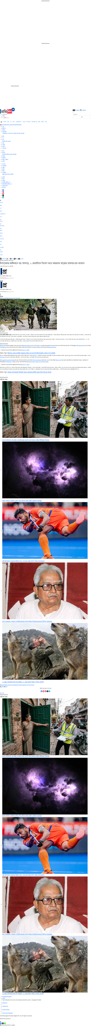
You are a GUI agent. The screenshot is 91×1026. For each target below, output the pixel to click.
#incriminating (37, 360)
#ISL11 (4, 128)
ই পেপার (3, 164)
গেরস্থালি (22, 133)
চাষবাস (3, 161)
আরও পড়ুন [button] (2, 693)
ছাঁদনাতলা (4, 187)
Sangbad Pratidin (7, 996)
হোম (3, 126)
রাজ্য (8, 121)
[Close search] (73, 112)
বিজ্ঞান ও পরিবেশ (5, 159)
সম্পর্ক (9, 133)
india (3, 998)
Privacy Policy (6, 1009)
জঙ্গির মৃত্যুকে (2, 357)
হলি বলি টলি (4, 154)
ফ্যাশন (12, 133)
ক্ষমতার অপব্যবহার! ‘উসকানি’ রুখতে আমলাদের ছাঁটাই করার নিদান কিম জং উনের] (29, 372)
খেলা (23, 121)
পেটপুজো (14, 133)
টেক (17, 133)
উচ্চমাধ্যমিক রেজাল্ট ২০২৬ (7, 183)
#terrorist (58, 360)
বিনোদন (27, 121)
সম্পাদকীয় (4, 172)
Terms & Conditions (7, 1013)
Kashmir (24, 685)
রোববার (3, 177)
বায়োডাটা (3, 157)
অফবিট (3, 144)
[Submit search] (82, 117)
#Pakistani (24, 345)
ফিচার (3, 178)
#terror (39, 345)
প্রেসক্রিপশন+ (18, 121)
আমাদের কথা (4, 174)
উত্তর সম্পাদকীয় (10, 174)
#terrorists (30, 345)
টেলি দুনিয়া (14, 154)
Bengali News (4, 685)
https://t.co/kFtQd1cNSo (41, 361)
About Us (4, 1003)
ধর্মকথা (3, 146)
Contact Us (5, 1006)
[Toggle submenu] (0, 219)
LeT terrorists (30, 685)
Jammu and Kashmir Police (15, 685)
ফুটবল (6, 141)
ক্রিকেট (3, 141)
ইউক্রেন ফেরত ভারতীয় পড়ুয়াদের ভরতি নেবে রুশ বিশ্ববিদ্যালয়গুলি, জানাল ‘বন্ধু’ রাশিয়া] (31, 353)
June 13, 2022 (25, 350)
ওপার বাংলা (4, 148)
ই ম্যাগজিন (4, 165)
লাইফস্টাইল (33, 121)
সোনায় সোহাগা (5, 185)
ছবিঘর (39, 121)
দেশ (11, 121)
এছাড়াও (1, 254)
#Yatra (38, 347)
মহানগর (4, 121)
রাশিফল (42, 121)
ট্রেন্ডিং (3, 167)
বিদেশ (14, 121)
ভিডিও (3, 170)
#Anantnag (80, 345)
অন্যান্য (9, 141)
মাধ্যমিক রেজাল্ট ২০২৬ (6, 182)
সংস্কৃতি (10, 154)
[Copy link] (2, 281)
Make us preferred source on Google (10, 298)
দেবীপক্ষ (3, 180)
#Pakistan (2, 345)
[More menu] (90, 121)
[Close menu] (0, 200)
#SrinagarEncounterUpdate (7, 360)
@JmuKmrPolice (52, 347)
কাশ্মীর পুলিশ (34, 355)
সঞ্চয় (46, 121)
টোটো (19, 133)
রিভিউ (8, 154)
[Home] (7, 110)
